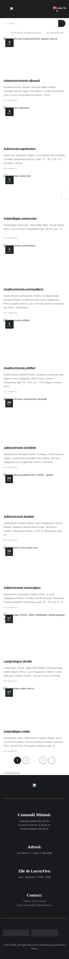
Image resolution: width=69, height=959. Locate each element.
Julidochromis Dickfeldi (20, 448)
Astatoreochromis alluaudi (22, 81)
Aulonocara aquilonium (20, 149)
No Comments (10, 100)
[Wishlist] (46, 9)
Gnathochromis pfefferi (19, 368)
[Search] (61, 23)
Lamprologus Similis (18, 661)
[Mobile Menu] (5, 10)
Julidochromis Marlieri (19, 516)
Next (51, 760)
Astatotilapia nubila (17, 731)
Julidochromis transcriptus (22, 588)
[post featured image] (34, 56)
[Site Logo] (21, 9)
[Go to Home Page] (4, 33)
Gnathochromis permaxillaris (23, 289)
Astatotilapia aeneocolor (20, 218)
